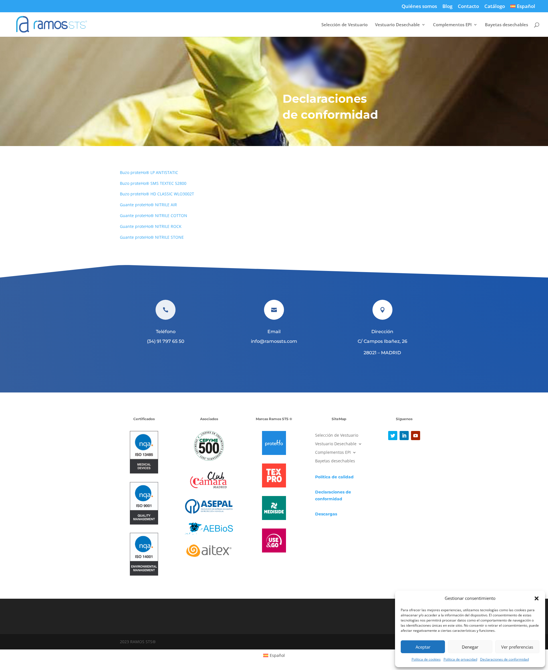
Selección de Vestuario (344, 25)
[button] (536, 598)
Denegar (470, 647)
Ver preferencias (517, 647)
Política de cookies (426, 659)
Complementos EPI (452, 25)
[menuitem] (522, 8)
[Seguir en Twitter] (392, 435)
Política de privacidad (460, 659)
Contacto (468, 6)
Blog (447, 6)
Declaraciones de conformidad (504, 659)
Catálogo (494, 6)
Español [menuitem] (277, 655)
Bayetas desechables (506, 25)
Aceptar (423, 647)
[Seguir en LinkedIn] (404, 435)
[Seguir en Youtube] (415, 435)
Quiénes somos (419, 6)
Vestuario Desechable (397, 25)
